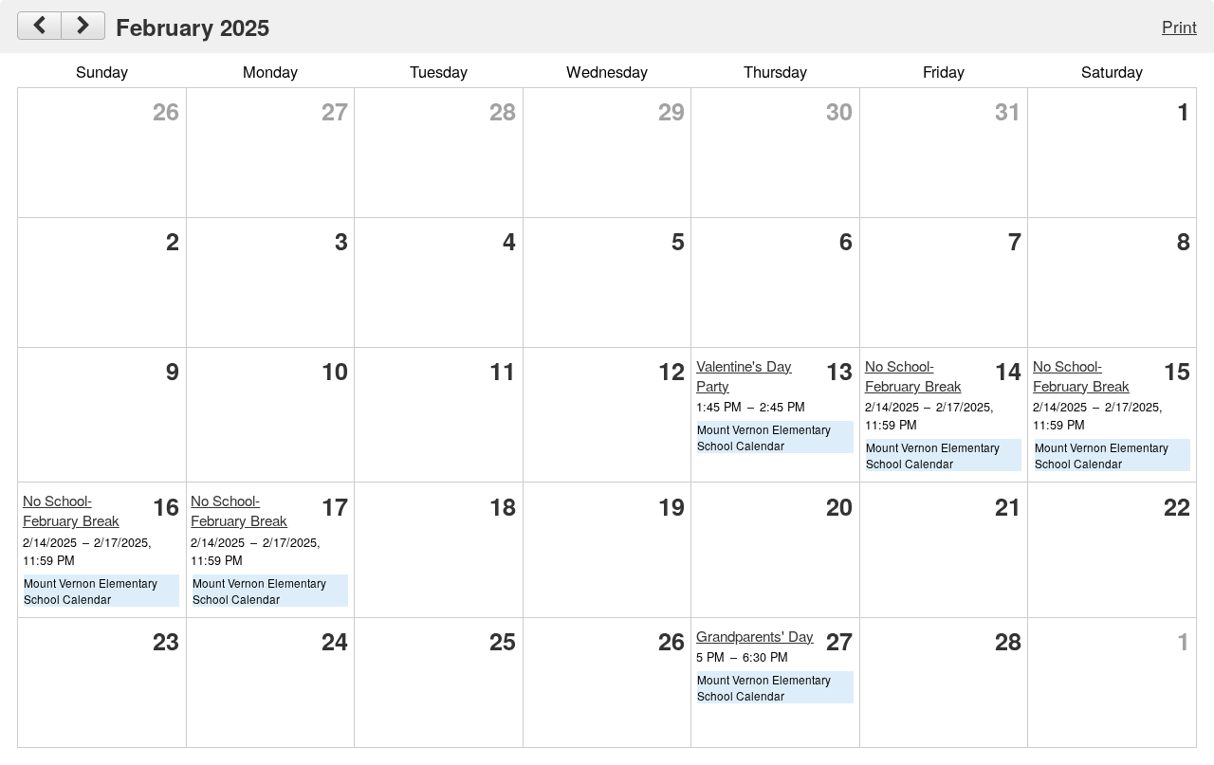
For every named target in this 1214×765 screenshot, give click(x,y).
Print (1179, 26)
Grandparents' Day (755, 636)
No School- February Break (913, 375)
